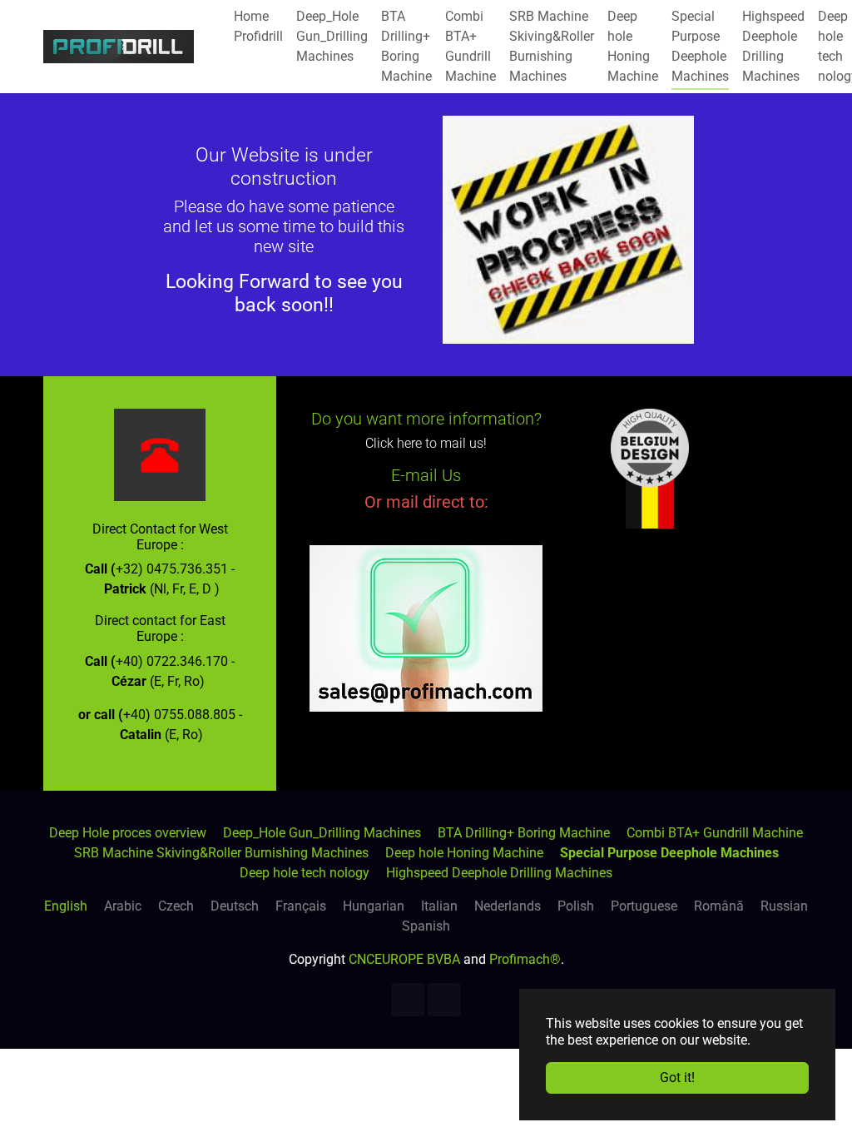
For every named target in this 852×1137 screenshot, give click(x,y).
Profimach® (525, 959)
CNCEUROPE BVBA (404, 959)
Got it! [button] (677, 1077)
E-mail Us (426, 475)
